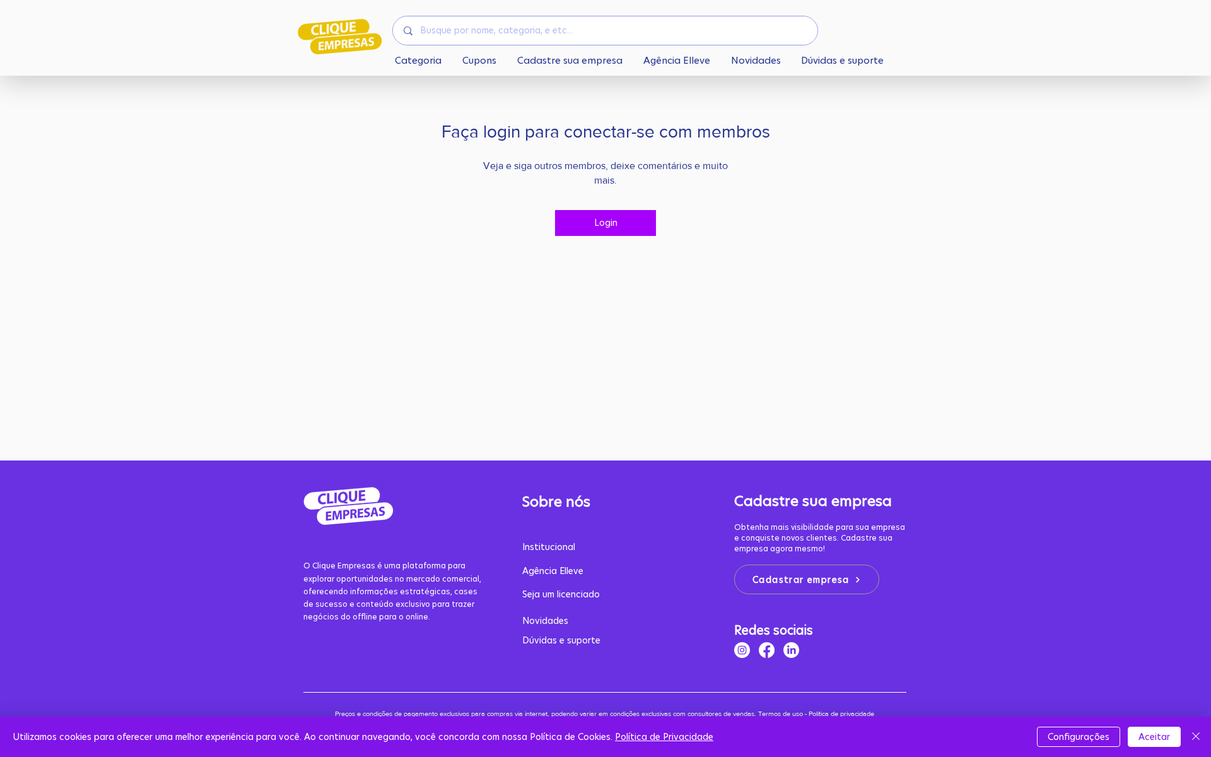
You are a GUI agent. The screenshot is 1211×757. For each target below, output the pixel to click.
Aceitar (1154, 737)
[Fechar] (1195, 737)
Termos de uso (780, 713)
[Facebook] (767, 650)
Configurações (1078, 737)
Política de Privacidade (664, 737)
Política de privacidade (842, 713)
